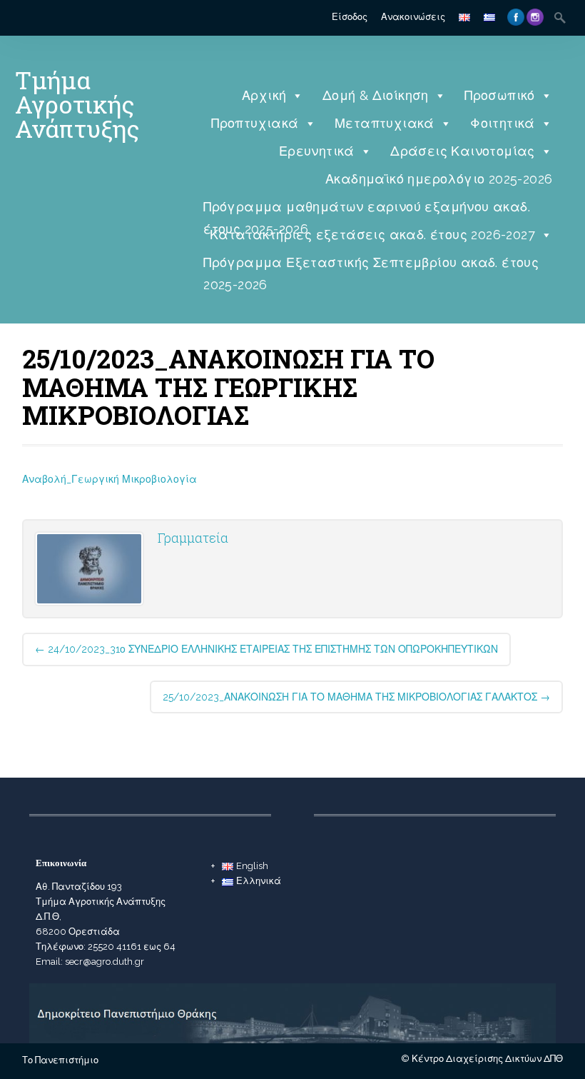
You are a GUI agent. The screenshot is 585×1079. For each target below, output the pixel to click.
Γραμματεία (193, 537)
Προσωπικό (499, 95)
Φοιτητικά (502, 123)
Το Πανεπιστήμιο (60, 1060)
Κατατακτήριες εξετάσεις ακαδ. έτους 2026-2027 (372, 234)
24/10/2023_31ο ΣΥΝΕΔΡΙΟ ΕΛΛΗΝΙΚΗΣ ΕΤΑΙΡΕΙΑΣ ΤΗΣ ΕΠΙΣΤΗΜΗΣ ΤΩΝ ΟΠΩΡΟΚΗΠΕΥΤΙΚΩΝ (266, 649)
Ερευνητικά (317, 151)
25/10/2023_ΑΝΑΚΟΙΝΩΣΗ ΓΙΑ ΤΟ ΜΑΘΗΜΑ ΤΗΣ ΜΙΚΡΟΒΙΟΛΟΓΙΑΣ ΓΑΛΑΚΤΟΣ (356, 697)
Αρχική (264, 95)
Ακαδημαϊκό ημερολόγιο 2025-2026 (438, 178)
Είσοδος (349, 16)
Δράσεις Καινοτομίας (462, 151)
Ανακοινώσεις (413, 16)
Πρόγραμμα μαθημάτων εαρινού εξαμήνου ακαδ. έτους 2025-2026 (366, 210)
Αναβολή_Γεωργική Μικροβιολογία (109, 479)
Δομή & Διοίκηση (375, 95)
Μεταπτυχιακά (384, 123)
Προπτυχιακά (254, 123)
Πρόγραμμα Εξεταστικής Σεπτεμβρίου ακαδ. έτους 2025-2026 (371, 266)
